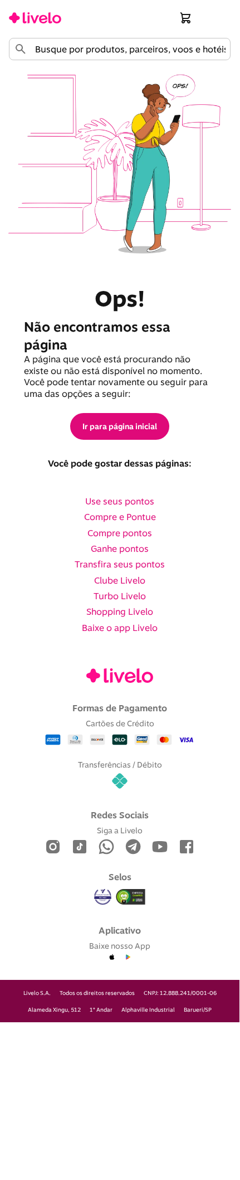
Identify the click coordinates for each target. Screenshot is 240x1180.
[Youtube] (160, 847)
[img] (131, 897)
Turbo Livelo (120, 596)
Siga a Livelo (120, 830)
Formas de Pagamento (119, 707)
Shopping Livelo (119, 611)
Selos (120, 876)
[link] (35, 17)
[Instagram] (53, 847)
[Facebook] (186, 847)
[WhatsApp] (106, 847)
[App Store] (112, 957)
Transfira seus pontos (120, 564)
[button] (186, 17)
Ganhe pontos (120, 548)
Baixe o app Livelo (120, 628)
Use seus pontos (119, 501)
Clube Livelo (119, 580)
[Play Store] (127, 957)
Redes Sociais (120, 814)
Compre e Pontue (120, 517)
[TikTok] (80, 847)
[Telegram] (133, 847)
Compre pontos (119, 533)
